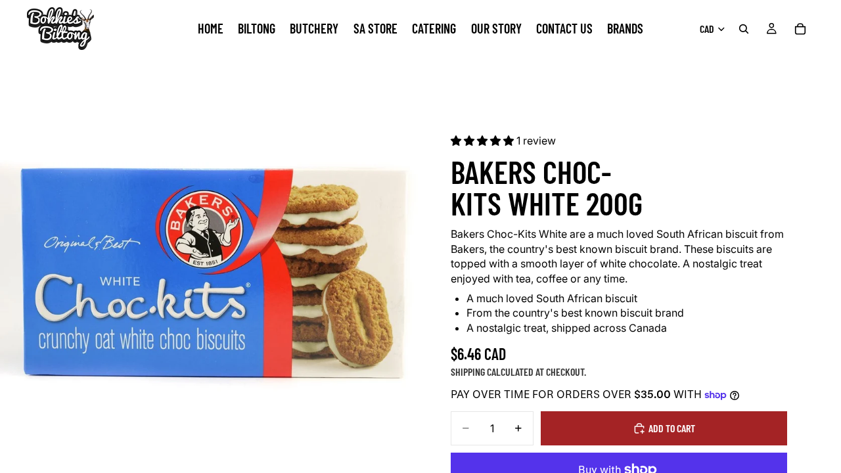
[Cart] (800, 28)
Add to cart (671, 428)
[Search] (743, 28)
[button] (483, 140)
